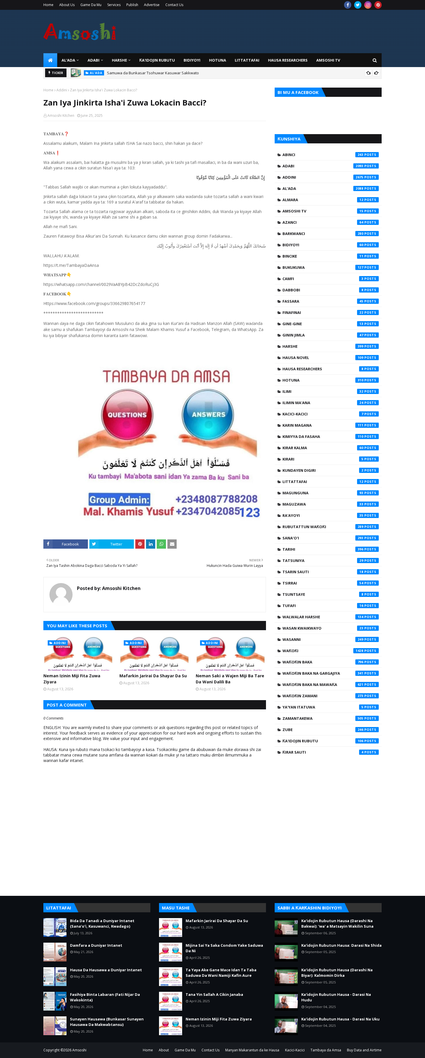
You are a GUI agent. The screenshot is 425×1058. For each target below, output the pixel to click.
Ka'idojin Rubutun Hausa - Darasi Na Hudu (336, 997)
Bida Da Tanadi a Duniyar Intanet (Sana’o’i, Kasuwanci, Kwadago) (102, 923)
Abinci (322, 154)
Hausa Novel (322, 357)
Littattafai (322, 481)
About (164, 1050)
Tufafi (322, 605)
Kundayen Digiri (322, 470)
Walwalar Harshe (322, 616)
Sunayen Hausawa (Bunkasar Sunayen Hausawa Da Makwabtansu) (107, 1021)
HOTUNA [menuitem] (217, 60)
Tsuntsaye (322, 594)
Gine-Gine (322, 323)
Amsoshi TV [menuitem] (328, 60)
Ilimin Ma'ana (322, 402)
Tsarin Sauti (322, 571)
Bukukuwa (322, 267)
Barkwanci (322, 233)
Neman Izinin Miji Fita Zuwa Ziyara (71, 679)
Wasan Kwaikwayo (322, 628)
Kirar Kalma (322, 447)
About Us (67, 4)
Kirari (322, 459)
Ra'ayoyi (322, 515)
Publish (132, 4)
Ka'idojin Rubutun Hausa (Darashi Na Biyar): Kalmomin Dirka (337, 972)
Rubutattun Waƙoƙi (322, 526)
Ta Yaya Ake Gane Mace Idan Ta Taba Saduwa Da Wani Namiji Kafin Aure (221, 972)
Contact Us (174, 4)
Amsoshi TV (322, 211)
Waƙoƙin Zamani (322, 695)
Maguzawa (322, 504)
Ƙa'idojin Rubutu (322, 740)
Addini (61, 90)
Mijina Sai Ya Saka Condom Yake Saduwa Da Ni (224, 948)
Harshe (322, 346)
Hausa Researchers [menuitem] (288, 60)
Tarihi (322, 549)
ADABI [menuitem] (93, 60)
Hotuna (322, 380)
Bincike (322, 256)
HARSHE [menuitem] (119, 60)
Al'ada (322, 188)
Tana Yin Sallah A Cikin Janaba (214, 994)
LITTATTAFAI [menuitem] (247, 60)
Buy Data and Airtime (364, 1050)
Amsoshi (79, 1050)
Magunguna (322, 492)
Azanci (322, 222)
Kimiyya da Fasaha (322, 436)
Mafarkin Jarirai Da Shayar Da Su (153, 675)
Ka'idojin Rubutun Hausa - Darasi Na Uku (340, 1019)
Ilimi (322, 391)
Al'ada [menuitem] (68, 60)
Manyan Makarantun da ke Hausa (252, 1050)
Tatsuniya (322, 560)
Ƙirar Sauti (322, 752)
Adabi (322, 166)
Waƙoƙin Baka (322, 662)
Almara (322, 199)
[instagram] (368, 5)
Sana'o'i (322, 538)
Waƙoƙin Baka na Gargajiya (322, 673)
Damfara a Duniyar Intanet (96, 945)
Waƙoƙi (322, 650)
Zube (322, 729)
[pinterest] (378, 5)
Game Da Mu (90, 4)
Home (48, 4)
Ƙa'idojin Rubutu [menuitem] (157, 60)
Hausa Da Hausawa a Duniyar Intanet (106, 969)
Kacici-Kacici (322, 414)
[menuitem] (50, 60)
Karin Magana (322, 425)
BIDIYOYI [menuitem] (192, 60)
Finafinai (322, 312)
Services (114, 4)
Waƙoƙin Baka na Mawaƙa (322, 684)
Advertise (152, 4)
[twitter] (357, 5)
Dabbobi (322, 290)
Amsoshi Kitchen (60, 115)
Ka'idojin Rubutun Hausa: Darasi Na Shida (341, 945)
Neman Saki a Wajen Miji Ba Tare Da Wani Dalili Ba (230, 679)
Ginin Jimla (322, 335)
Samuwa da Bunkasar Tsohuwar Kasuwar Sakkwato (153, 70)
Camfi (322, 278)
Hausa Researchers (322, 368)
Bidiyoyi (322, 244)
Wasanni (322, 639)
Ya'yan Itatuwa (322, 707)
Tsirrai (322, 583)
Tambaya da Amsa (326, 1050)
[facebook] (347, 5)
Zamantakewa (322, 718)
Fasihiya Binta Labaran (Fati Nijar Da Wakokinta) (105, 997)
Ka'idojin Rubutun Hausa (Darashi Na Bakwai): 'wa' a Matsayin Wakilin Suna (337, 923)
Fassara (322, 301)
